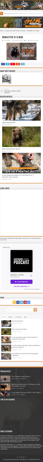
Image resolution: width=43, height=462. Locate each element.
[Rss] (14, 302)
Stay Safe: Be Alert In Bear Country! (15, 30)
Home (2, 30)
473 (25, 378)
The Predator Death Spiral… (21, 376)
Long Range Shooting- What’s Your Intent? (26, 392)
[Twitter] (21, 302)
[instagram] (28, 302)
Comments (18, 317)
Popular (10, 317)
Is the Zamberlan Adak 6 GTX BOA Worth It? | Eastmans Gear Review (22, 13)
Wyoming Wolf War (8, 122)
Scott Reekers (7, 40)
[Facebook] (18, 302)
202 (24, 394)
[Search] (35, 310)
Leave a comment (34, 40)
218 (22, 388)
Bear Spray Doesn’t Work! (11, 149)
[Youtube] (25, 302)
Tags (25, 317)
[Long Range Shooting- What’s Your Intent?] (5, 394)
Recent (4, 317)
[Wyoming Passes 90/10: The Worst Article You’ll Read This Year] (5, 386)
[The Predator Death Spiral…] (5, 379)
